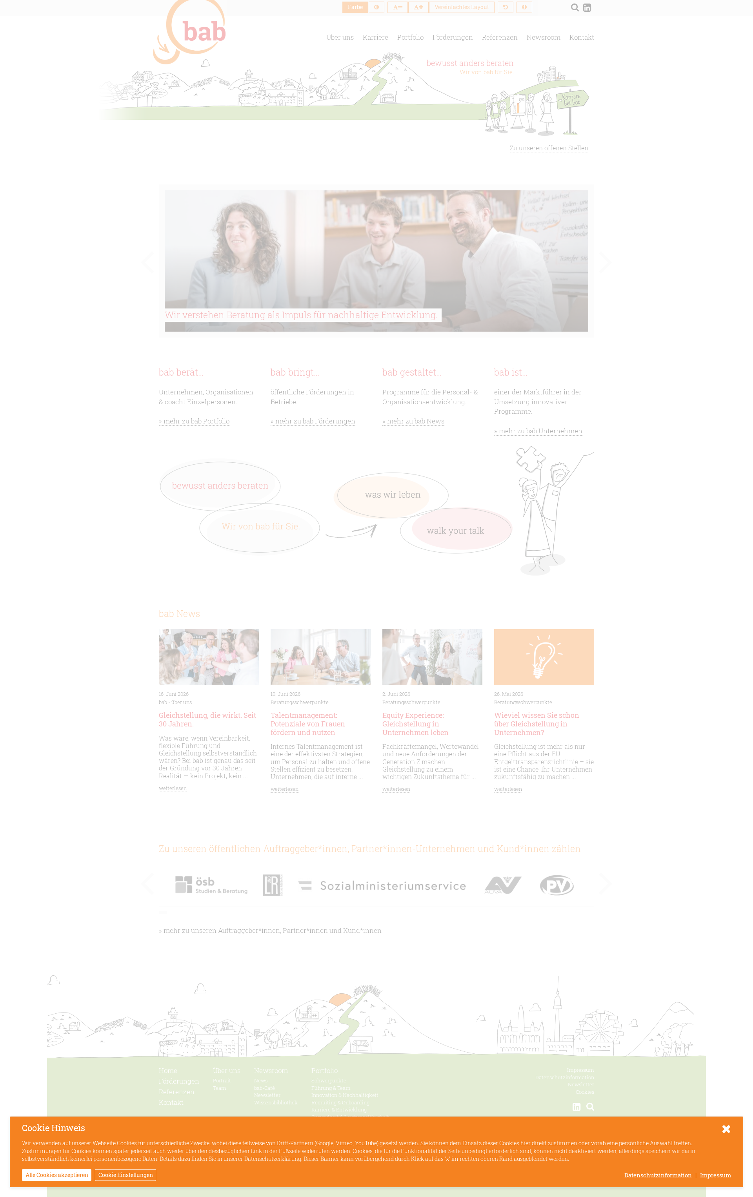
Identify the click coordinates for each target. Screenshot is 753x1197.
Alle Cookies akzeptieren (56, 1175)
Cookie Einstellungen (125, 1175)
